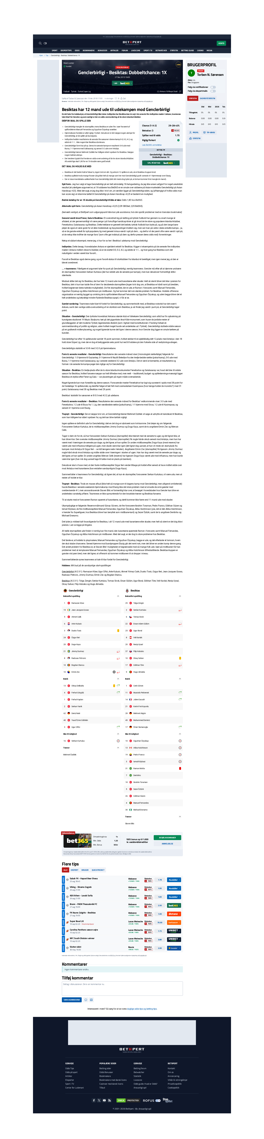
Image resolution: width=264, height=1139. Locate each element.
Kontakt (171, 1068)
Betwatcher (161, 50)
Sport (54, 50)
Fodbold (66, 91)
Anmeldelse (167, 843)
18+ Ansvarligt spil (142, 1108)
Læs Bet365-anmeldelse (152, 145)
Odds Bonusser (106, 1072)
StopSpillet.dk (157, 37)
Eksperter (69, 1080)
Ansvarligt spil (140, 1087)
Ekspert (74, 869)
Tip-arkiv (210, 132)
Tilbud (102, 1087)
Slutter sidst (75, 946)
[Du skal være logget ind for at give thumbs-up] (116, 98)
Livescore (135, 50)
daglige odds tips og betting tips (142, 1009)
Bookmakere (88, 50)
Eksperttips (66, 50)
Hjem (41, 55)
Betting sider (105, 1068)
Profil (195, 132)
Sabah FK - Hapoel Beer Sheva (84, 878)
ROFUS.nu (127, 37)
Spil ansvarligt (109, 37)
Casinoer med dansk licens (111, 1083)
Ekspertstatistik (207, 98)
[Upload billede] (91, 999)
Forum (125, 50)
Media (209, 50)
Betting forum (140, 1068)
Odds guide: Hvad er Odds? (145, 1083)
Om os (170, 1072)
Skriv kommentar (72, 999)
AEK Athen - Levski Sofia (81, 895)
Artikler (114, 50)
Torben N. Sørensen (76, 98)
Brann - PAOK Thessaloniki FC (83, 904)
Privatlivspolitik (175, 1083)
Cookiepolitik (173, 1087)
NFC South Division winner (82, 938)
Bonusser (102, 50)
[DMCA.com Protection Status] (128, 1100)
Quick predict (98, 869)
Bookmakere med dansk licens (112, 1080)
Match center (69, 62)
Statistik (174, 50)
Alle (66, 869)
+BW (178, 64)
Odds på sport (71, 1072)
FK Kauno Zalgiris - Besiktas (83, 912)
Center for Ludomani (74, 1087)
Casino (200, 50)
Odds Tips (69, 1068)
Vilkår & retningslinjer (177, 1080)
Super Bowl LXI (77, 921)
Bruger (85, 869)
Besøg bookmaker (167, 837)
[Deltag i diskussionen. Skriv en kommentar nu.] (122, 988)
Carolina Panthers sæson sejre (84, 929)
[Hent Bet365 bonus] (78, 841)
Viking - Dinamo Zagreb (81, 887)
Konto (221, 43)
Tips (47, 55)
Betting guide (187, 50)
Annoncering (173, 1076)
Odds (77, 50)
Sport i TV (148, 50)
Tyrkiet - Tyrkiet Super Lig (80, 91)
